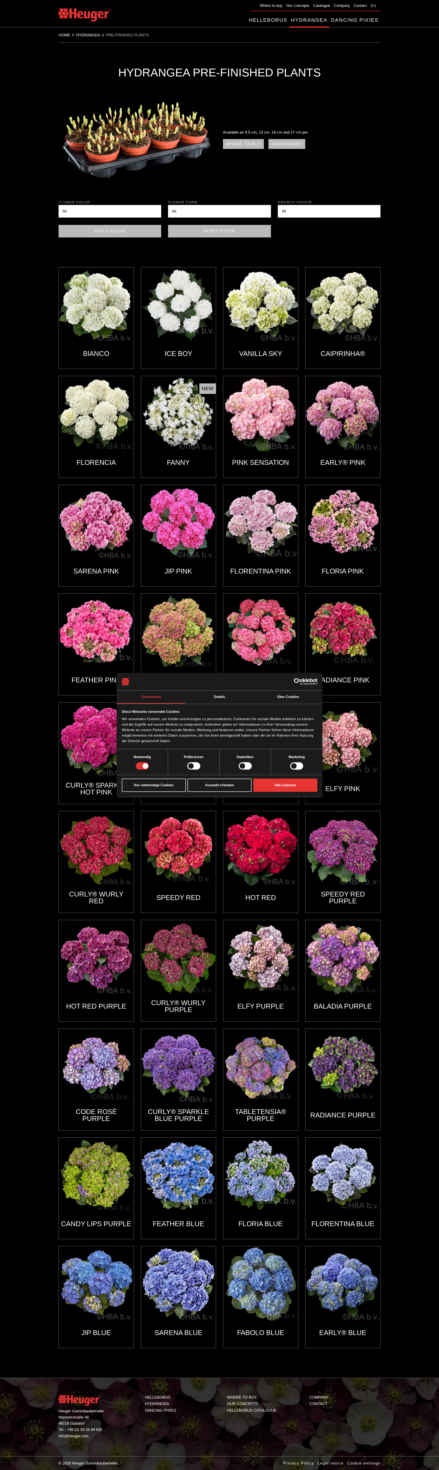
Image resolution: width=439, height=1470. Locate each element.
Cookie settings (363, 1463)
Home (64, 35)
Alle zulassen (285, 785)
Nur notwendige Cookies (154, 785)
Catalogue (321, 5)
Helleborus (268, 20)
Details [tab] (219, 697)
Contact (360, 5)
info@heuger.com (73, 1436)
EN (373, 5)
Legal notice (331, 1463)
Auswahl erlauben (219, 785)
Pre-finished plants (127, 35)
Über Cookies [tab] (288, 697)
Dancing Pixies (355, 20)
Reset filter (219, 231)
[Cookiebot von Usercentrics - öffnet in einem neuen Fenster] (297, 681)
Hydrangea (309, 20)
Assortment (286, 144)
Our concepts (297, 5)
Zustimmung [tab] (151, 697)
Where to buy (271, 5)
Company (342, 5)
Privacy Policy (298, 1463)
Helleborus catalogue (251, 1410)
